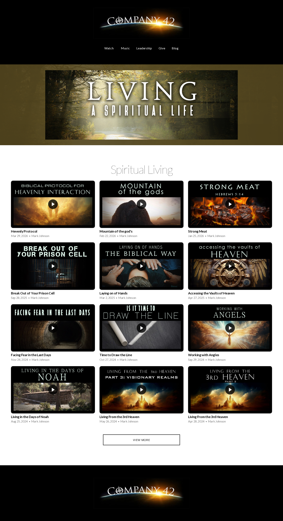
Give (162, 48)
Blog (175, 48)
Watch (109, 48)
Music (125, 48)
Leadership (144, 48)
